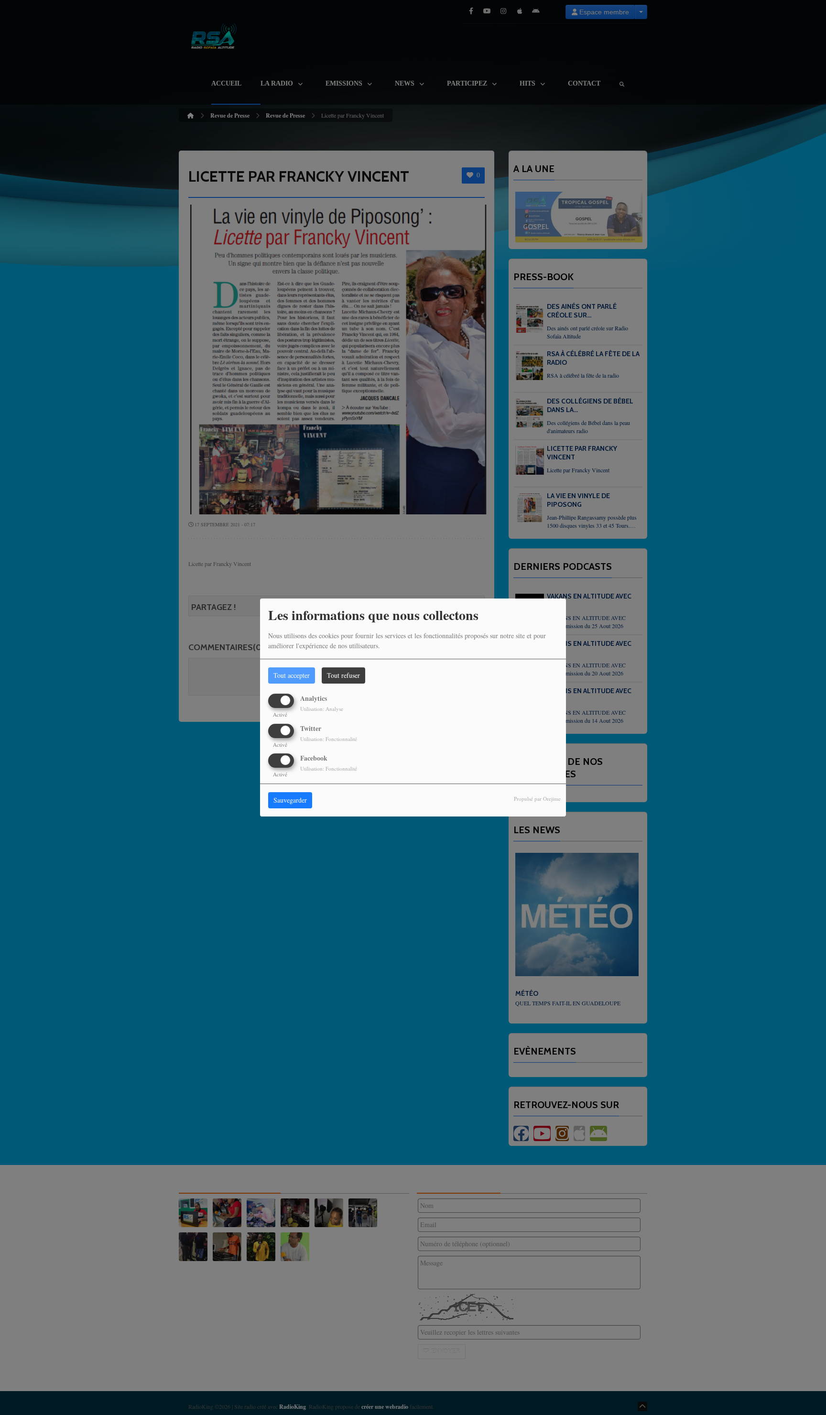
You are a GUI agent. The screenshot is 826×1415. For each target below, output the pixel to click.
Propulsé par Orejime (537, 798)
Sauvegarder (290, 800)
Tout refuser (343, 675)
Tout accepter (291, 675)
